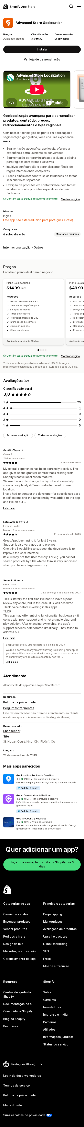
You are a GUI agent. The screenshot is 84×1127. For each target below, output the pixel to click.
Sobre (47, 992)
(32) (40, 38)
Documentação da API (18, 1004)
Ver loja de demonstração (42, 59)
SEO (46, 951)
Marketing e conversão (19, 951)
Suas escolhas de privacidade (24, 1115)
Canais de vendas (15, 914)
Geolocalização (14, 234)
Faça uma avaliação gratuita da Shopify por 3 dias (42, 864)
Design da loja (13, 944)
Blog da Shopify (14, 1019)
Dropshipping (52, 914)
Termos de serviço (16, 1085)
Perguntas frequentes (18, 708)
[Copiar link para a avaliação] (22, 450)
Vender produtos (15, 929)
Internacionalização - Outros (23, 247)
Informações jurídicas (58, 1037)
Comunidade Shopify (18, 1011)
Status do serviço (55, 1044)
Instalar (42, 49)
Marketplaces (53, 921)
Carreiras (49, 1000)
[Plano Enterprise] (45, 350)
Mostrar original (70, 199)
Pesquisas (10, 1026)
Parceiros (49, 1022)
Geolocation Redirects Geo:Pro (35, 775)
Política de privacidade (19, 702)
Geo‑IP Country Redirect (31, 818)
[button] (42, 782)
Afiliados (49, 1029)
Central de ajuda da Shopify (17, 994)
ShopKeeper (61, 38)
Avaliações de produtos (60, 929)
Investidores (52, 1007)
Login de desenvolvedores (22, 1075)
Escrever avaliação (18, 435)
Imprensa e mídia (55, 1014)
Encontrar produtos (16, 921)
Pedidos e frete (14, 936)
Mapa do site (12, 1105)
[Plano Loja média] (41, 350)
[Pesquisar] (71, 6)
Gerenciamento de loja (19, 958)
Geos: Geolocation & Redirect (34, 795)
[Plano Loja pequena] (38, 350)
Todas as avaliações (50, 435)
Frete (47, 958)
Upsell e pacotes (55, 936)
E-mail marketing (55, 944)
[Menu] (79, 6)
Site (6, 736)
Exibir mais (9, 508)
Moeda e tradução (56, 966)
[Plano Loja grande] (43, 350)
